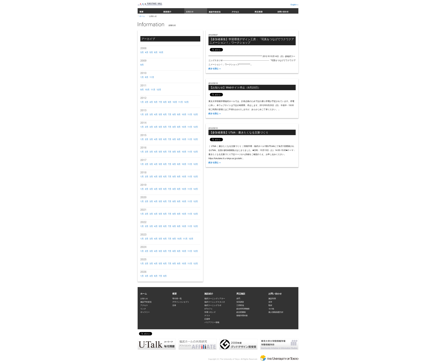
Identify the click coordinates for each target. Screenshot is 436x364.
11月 (152, 77)
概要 (149, 11)
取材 (270, 305)
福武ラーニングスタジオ (214, 301)
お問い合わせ (287, 11)
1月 (142, 77)
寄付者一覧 (177, 298)
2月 (146, 101)
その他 (271, 308)
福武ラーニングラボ (212, 305)
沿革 (174, 305)
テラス (207, 315)
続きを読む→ (214, 68)
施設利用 (272, 298)
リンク (143, 308)
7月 (160, 101)
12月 (159, 89)
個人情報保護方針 (275, 312)
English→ (294, 4)
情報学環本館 (242, 315)
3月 (142, 52)
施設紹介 (172, 11)
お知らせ (195, 11)
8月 (165, 101)
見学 (270, 301)
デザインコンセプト (180, 301)
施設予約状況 (218, 11)
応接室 (207, 318)
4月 (146, 52)
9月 (142, 64)
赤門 (238, 298)
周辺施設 (264, 11)
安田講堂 (240, 301)
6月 (156, 52)
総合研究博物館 (243, 308)
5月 (151, 52)
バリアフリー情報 (211, 322)
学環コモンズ (210, 312)
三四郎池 (240, 305)
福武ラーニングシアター (214, 298)
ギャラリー (145, 312)
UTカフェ (208, 308)
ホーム (142, 16)
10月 (161, 52)
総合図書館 (241, 312)
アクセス (241, 11)
